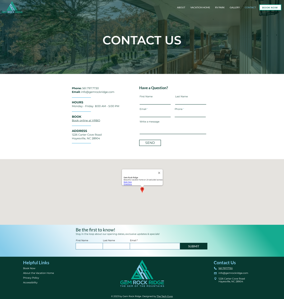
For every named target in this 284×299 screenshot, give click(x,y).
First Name (146, 96)
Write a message (149, 122)
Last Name (181, 96)
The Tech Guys (165, 296)
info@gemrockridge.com (97, 92)
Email (143, 109)
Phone (179, 109)
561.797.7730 (90, 88)
